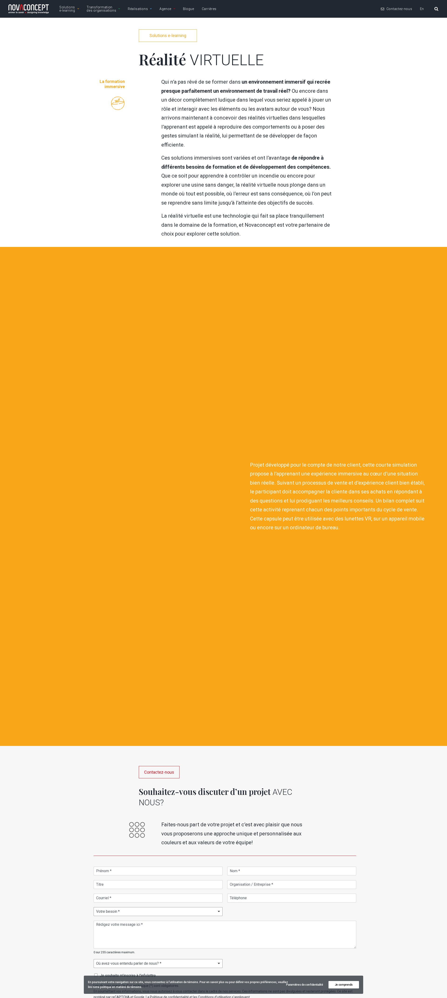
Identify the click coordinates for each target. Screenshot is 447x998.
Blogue (188, 9)
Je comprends (344, 984)
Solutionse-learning (67, 8)
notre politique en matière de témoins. (117, 987)
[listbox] (158, 963)
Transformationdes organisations (101, 8)
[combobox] (158, 911)
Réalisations (138, 9)
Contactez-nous (399, 9)
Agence (165, 9)
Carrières (209, 9)
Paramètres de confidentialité (304, 984)
